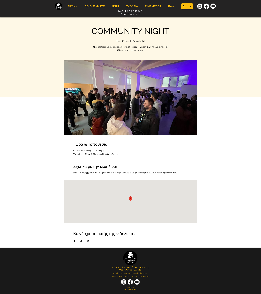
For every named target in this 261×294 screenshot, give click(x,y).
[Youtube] (213, 6)
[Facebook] (206, 6)
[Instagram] (199, 6)
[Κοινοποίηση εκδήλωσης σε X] (81, 241)
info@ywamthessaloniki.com (133, 273)
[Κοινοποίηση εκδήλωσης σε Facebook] (74, 241)
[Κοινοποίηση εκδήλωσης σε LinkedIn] (88, 241)
